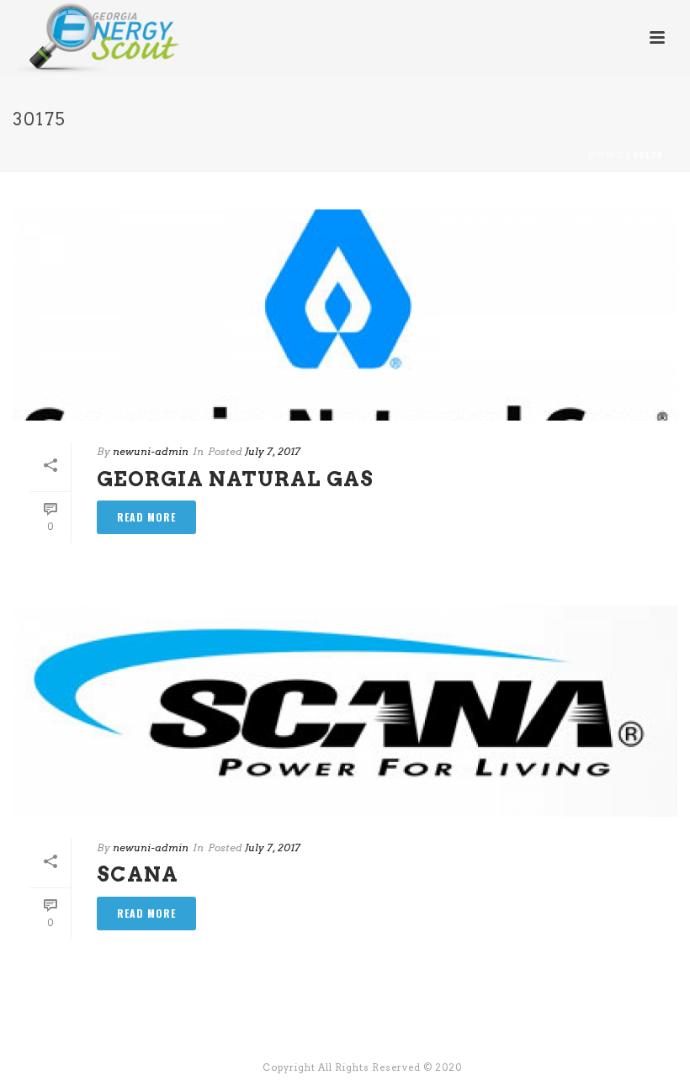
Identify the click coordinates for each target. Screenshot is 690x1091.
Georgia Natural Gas (235, 479)
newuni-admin (150, 451)
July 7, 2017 (272, 451)
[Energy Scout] (83, 38)
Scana (137, 874)
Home (605, 155)
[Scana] (345, 711)
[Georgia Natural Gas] (345, 315)
